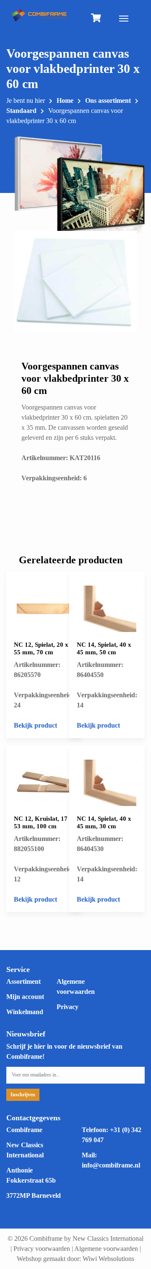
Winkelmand (24, 1011)
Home (65, 100)
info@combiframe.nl (111, 1165)
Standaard (21, 110)
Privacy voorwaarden (41, 1248)
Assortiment (23, 981)
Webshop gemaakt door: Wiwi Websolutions (75, 1258)
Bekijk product (35, 725)
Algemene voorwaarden (106, 1248)
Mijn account (25, 996)
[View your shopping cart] (96, 18)
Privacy (67, 1006)
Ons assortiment (108, 100)
